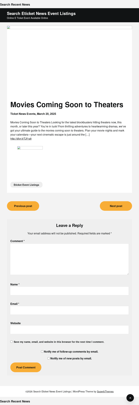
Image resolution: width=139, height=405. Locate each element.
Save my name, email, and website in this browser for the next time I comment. (59, 341)
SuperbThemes (105, 391)
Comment (17, 241)
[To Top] (130, 398)
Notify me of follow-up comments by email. (71, 351)
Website (15, 323)
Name (14, 284)
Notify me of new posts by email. (71, 358)
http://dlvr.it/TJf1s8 (21, 138)
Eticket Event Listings (26, 184)
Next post (116, 206)
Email (14, 304)
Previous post (23, 206)
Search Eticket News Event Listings (41, 13)
